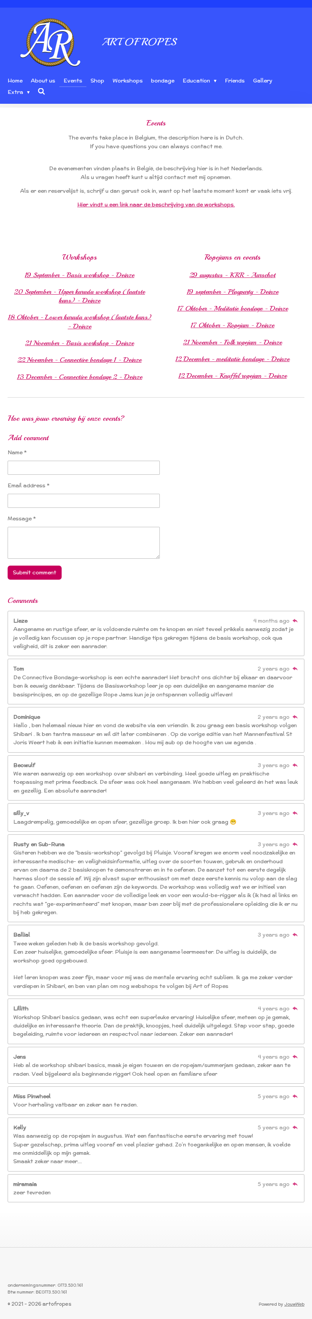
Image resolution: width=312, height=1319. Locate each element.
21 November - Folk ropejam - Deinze (232, 342)
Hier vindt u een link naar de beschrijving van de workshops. (156, 204)
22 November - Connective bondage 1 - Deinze (80, 359)
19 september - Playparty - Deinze (233, 291)
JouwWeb (294, 1304)
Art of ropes (139, 41)
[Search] (42, 91)
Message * (22, 518)
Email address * (28, 485)
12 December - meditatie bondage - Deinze (232, 359)
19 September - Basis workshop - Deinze (79, 275)
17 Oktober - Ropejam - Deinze (232, 325)
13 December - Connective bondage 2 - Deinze (79, 377)
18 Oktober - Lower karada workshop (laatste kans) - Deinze (79, 321)
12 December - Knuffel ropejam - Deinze (232, 375)
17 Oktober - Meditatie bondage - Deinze (232, 308)
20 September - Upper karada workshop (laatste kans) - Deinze (79, 295)
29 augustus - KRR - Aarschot (232, 275)
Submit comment (34, 572)
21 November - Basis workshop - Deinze (79, 343)
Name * (17, 452)
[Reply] (295, 621)
